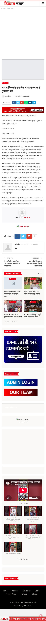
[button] (26, 503)
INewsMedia (28, 606)
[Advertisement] (23, 34)
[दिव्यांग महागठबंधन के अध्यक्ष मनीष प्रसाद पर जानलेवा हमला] (13, 283)
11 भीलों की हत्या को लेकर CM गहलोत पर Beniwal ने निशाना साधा (12, 263)
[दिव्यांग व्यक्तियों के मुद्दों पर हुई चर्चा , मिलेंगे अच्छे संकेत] (33, 306)
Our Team (24, 594)
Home (5, 591)
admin (27, 217)
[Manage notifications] (41, 616)
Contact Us (27, 591)
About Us (15, 591)
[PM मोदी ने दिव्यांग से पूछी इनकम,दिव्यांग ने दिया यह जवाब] (13, 306)
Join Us (37, 591)
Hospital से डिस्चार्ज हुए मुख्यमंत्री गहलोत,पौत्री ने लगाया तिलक (34, 263)
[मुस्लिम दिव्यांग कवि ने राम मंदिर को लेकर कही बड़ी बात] (33, 283)
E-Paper (35, 594)
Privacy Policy (11, 594)
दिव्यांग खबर (5, 83)
